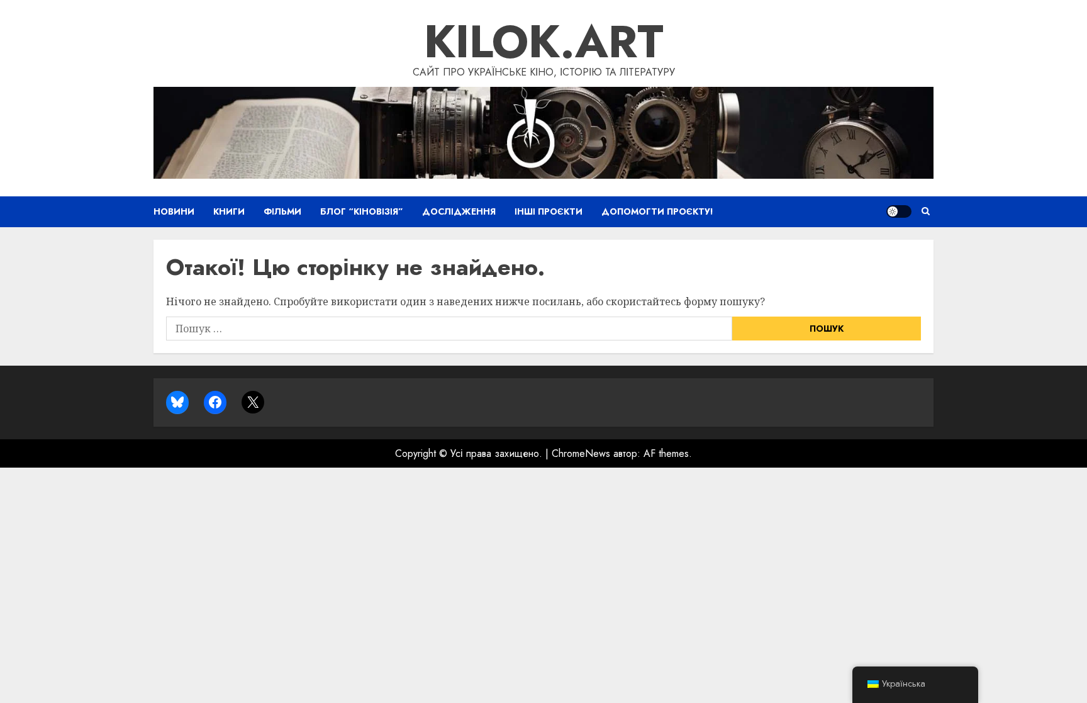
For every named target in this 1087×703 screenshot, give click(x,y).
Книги (229, 211)
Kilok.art (544, 41)
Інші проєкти (549, 211)
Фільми (282, 211)
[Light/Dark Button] (898, 211)
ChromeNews (581, 453)
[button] (926, 211)
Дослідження (459, 211)
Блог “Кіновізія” (361, 211)
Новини (173, 211)
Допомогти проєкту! (657, 211)
